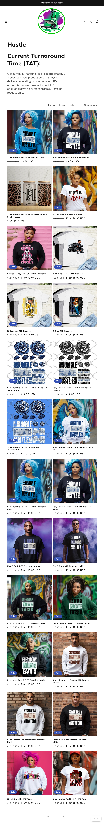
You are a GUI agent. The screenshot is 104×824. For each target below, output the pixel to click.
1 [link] (32, 816)
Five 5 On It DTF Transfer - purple (23, 566)
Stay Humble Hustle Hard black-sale (25, 157)
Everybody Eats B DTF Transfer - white (26, 680)
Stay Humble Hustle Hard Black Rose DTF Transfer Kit (73, 389)
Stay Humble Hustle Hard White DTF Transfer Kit (25, 448)
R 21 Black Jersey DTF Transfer (68, 274)
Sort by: (52, 105)
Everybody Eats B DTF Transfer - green (26, 623)
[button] (6, 21)
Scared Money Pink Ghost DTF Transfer (26, 274)
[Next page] (71, 816)
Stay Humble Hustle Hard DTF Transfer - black (27, 508)
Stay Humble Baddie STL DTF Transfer (71, 799)
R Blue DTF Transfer (62, 331)
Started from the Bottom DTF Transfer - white (72, 740)
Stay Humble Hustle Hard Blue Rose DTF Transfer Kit (27, 389)
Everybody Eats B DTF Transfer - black (72, 623)
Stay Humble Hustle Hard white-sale (71, 157)
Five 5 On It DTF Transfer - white (69, 566)
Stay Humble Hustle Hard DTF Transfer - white (73, 508)
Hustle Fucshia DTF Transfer (21, 799)
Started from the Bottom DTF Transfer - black (27, 740)
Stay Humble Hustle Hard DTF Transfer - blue (73, 448)
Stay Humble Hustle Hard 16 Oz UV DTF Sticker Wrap (27, 215)
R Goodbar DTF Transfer (19, 331)
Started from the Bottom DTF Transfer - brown (72, 681)
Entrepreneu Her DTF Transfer (67, 214)
